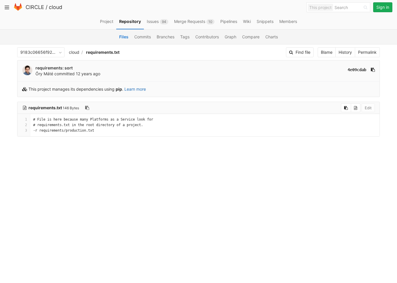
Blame (326, 52)
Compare (251, 36)
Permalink (367, 52)
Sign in (382, 7)
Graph (230, 36)
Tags (184, 36)
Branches (165, 36)
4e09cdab (357, 69)
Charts (271, 36)
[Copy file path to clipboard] (87, 108)
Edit (368, 107)
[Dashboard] (18, 9)
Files (123, 36)
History (345, 52)
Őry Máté (44, 73)
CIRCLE (35, 7)
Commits (142, 36)
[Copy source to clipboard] (346, 107)
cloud (55, 7)
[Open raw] (355, 107)
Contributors (207, 36)
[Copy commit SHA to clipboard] (373, 70)
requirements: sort (54, 67)
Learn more (135, 89)
